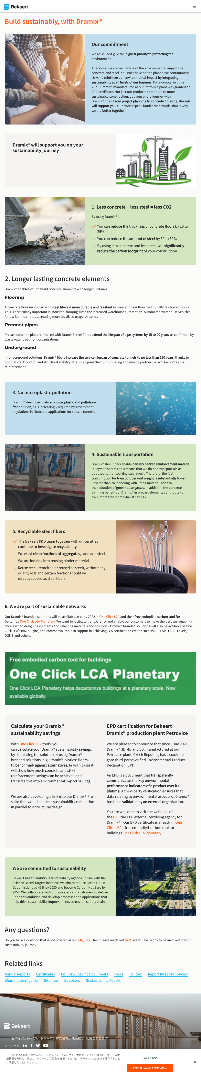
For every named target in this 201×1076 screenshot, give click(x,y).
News (118, 974)
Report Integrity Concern (168, 974)
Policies (135, 974)
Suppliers (72, 980)
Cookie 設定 (150, 1058)
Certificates (45, 974)
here (128, 940)
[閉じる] (194, 1062)
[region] (100, 1062)
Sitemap (51, 980)
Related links (24, 963)
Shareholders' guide (21, 980)
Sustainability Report (103, 980)
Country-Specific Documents (84, 974)
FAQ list (83, 940)
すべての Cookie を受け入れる (149, 1068)
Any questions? (27, 929)
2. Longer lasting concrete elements (57, 278)
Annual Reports (17, 974)
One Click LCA (109, 616)
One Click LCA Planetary (37, 621)
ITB (116, 816)
